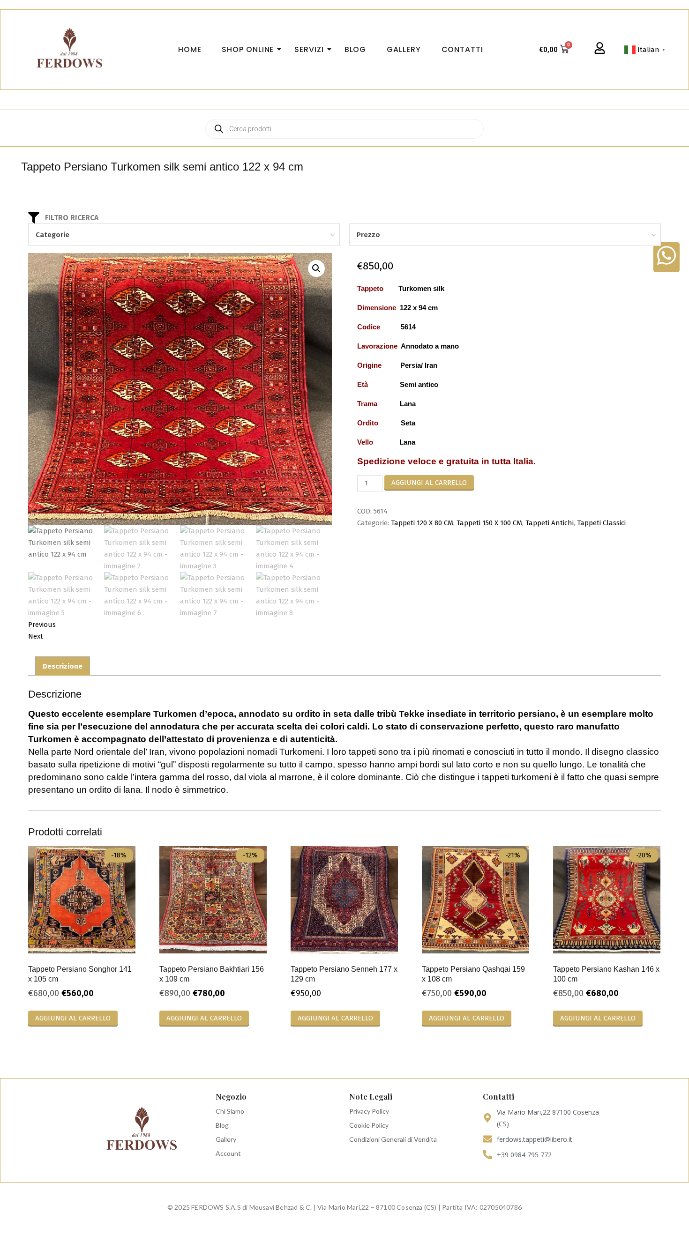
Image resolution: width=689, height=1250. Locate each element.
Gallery (226, 1139)
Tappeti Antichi (549, 523)
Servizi (308, 49)
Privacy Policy (369, 1111)
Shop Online (248, 49)
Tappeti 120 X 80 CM (422, 523)
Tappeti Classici (601, 523)
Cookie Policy (369, 1125)
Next (35, 636)
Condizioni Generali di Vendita (393, 1139)
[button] (316, 268)
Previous (42, 624)
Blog (222, 1125)
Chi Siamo (230, 1111)
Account (228, 1153)
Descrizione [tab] (62, 666)
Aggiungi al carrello (429, 482)
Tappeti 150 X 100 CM (489, 523)
